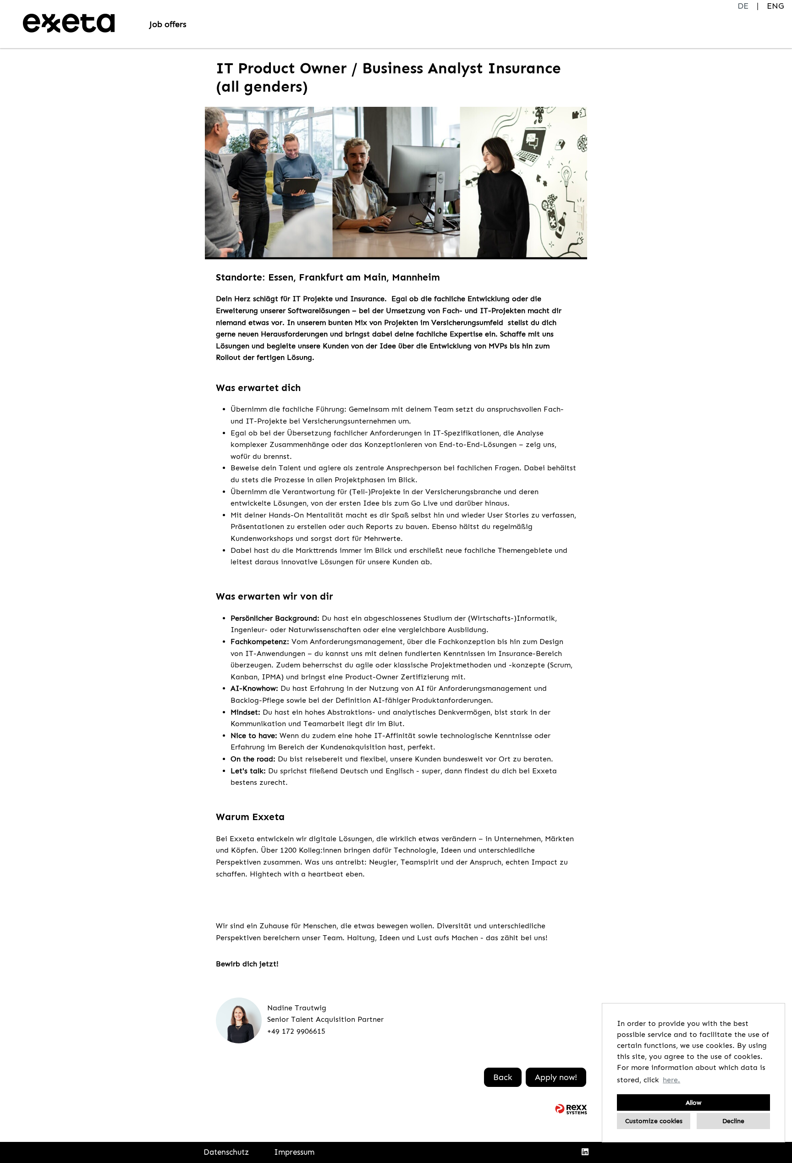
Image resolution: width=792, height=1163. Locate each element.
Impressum (294, 1152)
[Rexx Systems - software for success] (571, 1109)
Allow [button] (693, 1102)
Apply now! (556, 1077)
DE (742, 6)
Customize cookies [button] (653, 1121)
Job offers (168, 24)
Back (502, 1077)
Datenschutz (226, 1152)
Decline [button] (733, 1121)
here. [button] (671, 1079)
